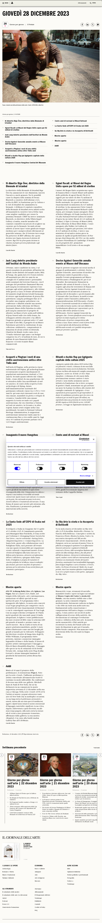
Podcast (5, 907)
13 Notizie (30, 24)
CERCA (94, 3)
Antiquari (38, 873)
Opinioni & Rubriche (75, 873)
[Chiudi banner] (93, 439)
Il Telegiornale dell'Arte (44, 900)
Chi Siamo (38, 893)
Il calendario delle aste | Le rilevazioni (17, 900)
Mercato (38, 884)
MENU (6, 3)
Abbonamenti (82, 3)
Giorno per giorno (17, 24)
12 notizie (18, 790)
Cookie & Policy (41, 914)
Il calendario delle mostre (12, 896)
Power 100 (6, 911)
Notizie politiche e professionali (79, 877)
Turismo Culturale (9, 880)
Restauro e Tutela (9, 873)
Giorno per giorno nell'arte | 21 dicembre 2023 (22, 783)
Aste (36, 877)
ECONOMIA (38, 866)
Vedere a (70, 884)
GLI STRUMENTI (8, 893)
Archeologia (7, 870)
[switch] (40, 468)
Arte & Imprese (41, 880)
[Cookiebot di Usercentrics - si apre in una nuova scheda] (80, 439)
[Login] (11, 3)
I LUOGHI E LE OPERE (10, 866)
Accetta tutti (80, 482)
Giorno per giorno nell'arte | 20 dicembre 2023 (55, 783)
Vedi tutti (97, 747)
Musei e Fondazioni (9, 877)
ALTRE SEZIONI (72, 866)
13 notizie (51, 790)
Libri (69, 870)
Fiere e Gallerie (41, 870)
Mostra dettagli (85, 476)
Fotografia (71, 880)
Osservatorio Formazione (12, 914)
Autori (4, 904)
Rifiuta (22, 482)
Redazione (10, 790)
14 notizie (84, 790)
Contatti (38, 911)
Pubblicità (39, 907)
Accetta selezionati (51, 482)
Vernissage (71, 887)
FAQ (36, 918)
